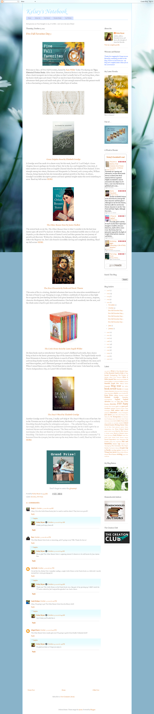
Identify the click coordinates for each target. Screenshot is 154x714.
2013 (108, 356)
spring (110, 441)
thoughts (122, 448)
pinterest (118, 427)
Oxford (125, 423)
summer (115, 444)
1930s (105, 371)
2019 (108, 338)
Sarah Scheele (112, 437)
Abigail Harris (35, 630)
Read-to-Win (119, 431)
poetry (122, 427)
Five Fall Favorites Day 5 (115, 311)
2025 (108, 293)
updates (119, 450)
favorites (33, 497)
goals (117, 406)
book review (110, 388)
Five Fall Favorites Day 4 (115, 313)
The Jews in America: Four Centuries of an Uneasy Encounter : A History (117, 165)
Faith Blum (120, 401)
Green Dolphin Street (55, 159)
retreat (111, 433)
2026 (108, 290)
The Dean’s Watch (55, 415)
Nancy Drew (124, 421)
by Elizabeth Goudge (72, 159)
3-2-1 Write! (111, 371)
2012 (108, 359)
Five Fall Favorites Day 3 (115, 316)
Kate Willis (70, 70)
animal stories (120, 379)
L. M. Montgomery (114, 417)
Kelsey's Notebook (46, 11)
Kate (32, 537)
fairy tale (113, 401)
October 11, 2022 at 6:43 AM (56, 551)
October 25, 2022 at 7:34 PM (56, 644)
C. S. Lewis (125, 389)
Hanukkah (107, 408)
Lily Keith (34, 568)
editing (116, 395)
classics (116, 393)
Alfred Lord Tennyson (115, 377)
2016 (108, 347)
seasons (126, 437)
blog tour (116, 386)
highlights (113, 408)
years (124, 454)
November (111, 305)
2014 (108, 353)
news (105, 423)
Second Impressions (110, 439)
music (119, 421)
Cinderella (125, 391)
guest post (125, 406)
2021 (108, 332)
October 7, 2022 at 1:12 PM (43, 537)
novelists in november (113, 423)
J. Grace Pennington (123, 413)
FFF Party (40, 497)
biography (107, 386)
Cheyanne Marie (119, 391)
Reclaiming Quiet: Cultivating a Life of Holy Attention (118, 244)
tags (119, 444)
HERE (50, 179)
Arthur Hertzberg (110, 170)
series (117, 439)
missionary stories (108, 421)
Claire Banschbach (108, 393)
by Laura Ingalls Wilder (72, 349)
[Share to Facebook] (59, 494)
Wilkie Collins (120, 452)
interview (113, 413)
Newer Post (31, 690)
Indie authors (115, 410)
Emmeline (125, 397)
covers (120, 393)
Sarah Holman (35, 601)
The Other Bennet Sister (56, 225)
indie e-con (124, 410)
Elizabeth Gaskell (123, 395)
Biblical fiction (124, 383)
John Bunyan (121, 415)
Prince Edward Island (121, 429)
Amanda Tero (112, 379)
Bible (117, 383)
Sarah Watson (120, 437)
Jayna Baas (115, 415)
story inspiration (117, 441)
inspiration (107, 413)
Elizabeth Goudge (111, 397)
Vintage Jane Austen (110, 452)
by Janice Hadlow (73, 225)
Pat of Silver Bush (109, 427)
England (117, 399)
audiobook (116, 381)
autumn (126, 381)
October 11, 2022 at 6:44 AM (56, 584)
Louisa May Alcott (116, 419)
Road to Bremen (119, 433)
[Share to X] (57, 494)
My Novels (47, 18)
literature (126, 417)
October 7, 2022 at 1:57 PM (46, 568)
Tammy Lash (124, 444)
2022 (108, 302)
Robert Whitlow (114, 258)
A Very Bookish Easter (121, 371)
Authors (121, 381)
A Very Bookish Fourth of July (114, 373)
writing (119, 454)
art (113, 381)
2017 (108, 344)
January (110, 329)
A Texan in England (113, 217)
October (111, 308)
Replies (35, 519)
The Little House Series (54, 349)
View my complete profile (112, 45)
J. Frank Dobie (114, 220)
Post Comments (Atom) (67, 697)
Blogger (92, 710)
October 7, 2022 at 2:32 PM (48, 601)
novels (121, 423)
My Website (68, 18)
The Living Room (113, 255)
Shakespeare (123, 439)
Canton (106, 391)
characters (111, 391)
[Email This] (53, 494)
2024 (108, 296)
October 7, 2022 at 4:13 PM (48, 630)
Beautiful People (109, 383)
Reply (33, 514)
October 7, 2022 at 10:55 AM (45, 508)
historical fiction (120, 408)
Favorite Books (57, 18)
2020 (108, 335)
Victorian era (125, 450)
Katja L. (33, 508)
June (109, 326)
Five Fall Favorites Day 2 (115, 319)
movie (115, 421)
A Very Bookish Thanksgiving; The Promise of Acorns (116, 375)
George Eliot (107, 406)
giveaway (72, 488)
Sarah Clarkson (109, 249)
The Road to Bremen (114, 448)
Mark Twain (125, 419)
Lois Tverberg (108, 419)
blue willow (125, 386)
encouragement (108, 399)
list (122, 417)
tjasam (80, 710)
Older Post (96, 690)
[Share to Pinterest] (61, 494)
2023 (108, 299)
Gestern (113, 406)
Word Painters (113, 454)
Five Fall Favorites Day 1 (115, 322)
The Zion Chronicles (52, 288)
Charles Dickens (114, 195)
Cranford (124, 393)
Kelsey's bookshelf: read (116, 157)
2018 (108, 341)
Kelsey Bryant (40, 522)
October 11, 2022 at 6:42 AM (56, 522)
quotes (106, 431)
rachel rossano (111, 431)
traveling (113, 450)
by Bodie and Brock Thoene (71, 288)
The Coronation (116, 446)
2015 (108, 350)
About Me (37, 18)
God (120, 406)
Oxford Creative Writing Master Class (116, 425)
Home (29, 18)
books (119, 389)
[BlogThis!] (55, 494)
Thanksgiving (107, 446)
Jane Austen (108, 415)
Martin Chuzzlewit (113, 192)
